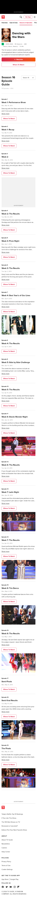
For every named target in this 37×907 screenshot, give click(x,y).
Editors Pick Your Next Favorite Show (14, 830)
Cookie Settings (7, 869)
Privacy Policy (6, 862)
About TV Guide (7, 840)
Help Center (6, 852)
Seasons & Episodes (26, 23)
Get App (28, 17)
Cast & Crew (14, 23)
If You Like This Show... (9, 818)
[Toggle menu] (34, 17)
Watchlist (19, 59)
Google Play (14, 879)
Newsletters (6, 844)
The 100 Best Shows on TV (11, 822)
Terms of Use (6, 866)
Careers (4, 848)
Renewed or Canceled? (10, 826)
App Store (5, 879)
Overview (5, 23)
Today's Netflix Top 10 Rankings (12, 814)
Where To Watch (18, 65)
